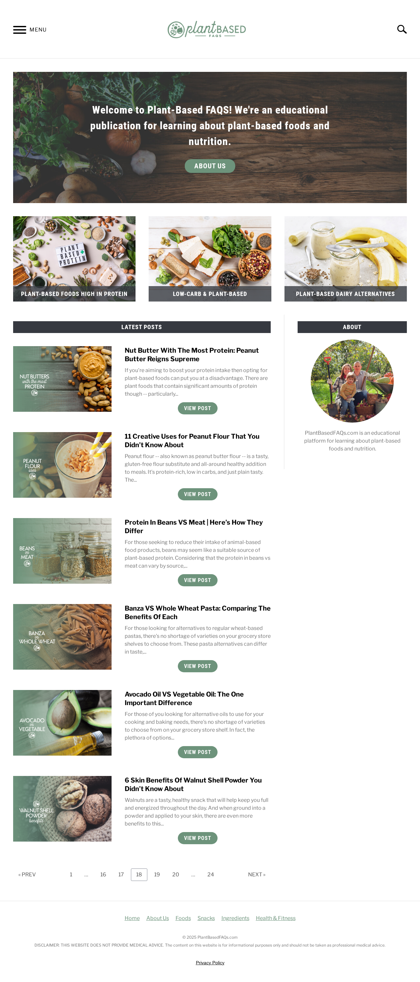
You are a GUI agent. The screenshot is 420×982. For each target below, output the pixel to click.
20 (178, 874)
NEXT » (256, 874)
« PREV (27, 874)
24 (213, 874)
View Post (197, 408)
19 (159, 874)
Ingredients (235, 918)
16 (106, 874)
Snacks (206, 918)
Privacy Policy (210, 962)
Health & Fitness (276, 918)
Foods (183, 918)
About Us (210, 166)
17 (123, 874)
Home (132, 918)
